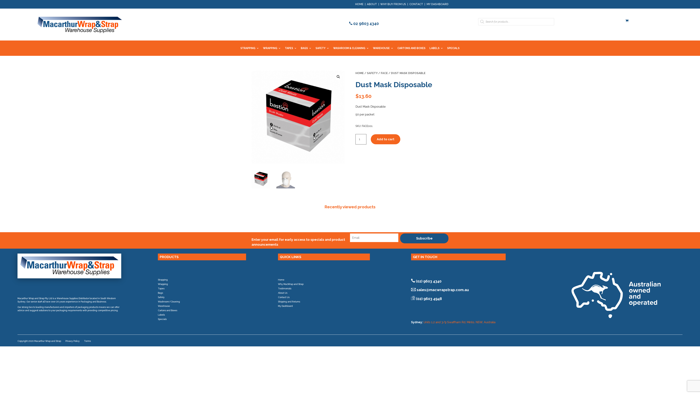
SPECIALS (453, 48)
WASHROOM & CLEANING (349, 48)
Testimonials (284, 288)
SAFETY (321, 48)
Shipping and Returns (289, 301)
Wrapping (163, 284)
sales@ (443, 290)
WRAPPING (270, 48)
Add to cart (385, 139)
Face (384, 73)
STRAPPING (247, 48)
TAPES (289, 48)
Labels (161, 315)
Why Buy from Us (393, 4)
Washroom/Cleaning (169, 301)
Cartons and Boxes (167, 310)
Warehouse (164, 306)
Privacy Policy (72, 341)
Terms (87, 341)
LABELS (434, 48)
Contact (416, 4)
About (372, 4)
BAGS (304, 48)
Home (359, 4)
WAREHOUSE (381, 48)
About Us (282, 293)
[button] (338, 77)
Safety (372, 73)
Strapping (163, 280)
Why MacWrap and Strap (291, 284)
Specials (162, 319)
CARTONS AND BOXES (411, 48)
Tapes (161, 288)
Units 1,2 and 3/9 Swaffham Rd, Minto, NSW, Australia (459, 322)
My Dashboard (437, 4)
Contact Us (283, 297)
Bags (160, 293)
